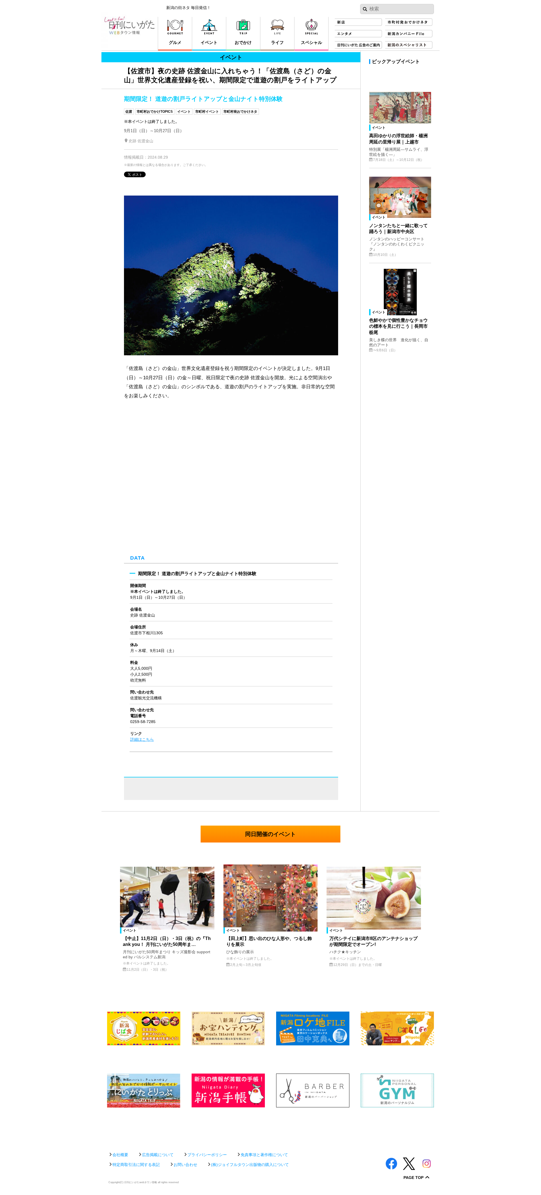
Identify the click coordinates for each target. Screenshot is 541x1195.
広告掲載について (158, 1154)
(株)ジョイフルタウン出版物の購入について (250, 1164)
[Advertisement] (270, 1127)
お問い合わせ (185, 1164)
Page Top (413, 1178)
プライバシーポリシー (207, 1154)
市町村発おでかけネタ (240, 112)
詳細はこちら (142, 739)
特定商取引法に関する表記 (136, 1164)
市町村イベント (207, 112)
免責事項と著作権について (264, 1154)
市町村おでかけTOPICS (155, 112)
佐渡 (128, 112)
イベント (184, 112)
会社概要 (120, 1154)
